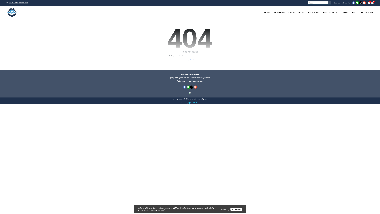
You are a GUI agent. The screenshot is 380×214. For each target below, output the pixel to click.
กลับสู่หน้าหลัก (190, 60)
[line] (357, 2)
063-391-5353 (23, 3)
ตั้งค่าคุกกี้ (224, 209)
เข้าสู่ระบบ (336, 3)
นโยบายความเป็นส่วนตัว (148, 210)
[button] (319, 3)
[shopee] (364, 2)
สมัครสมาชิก (346, 3)
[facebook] (353, 2)
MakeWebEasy (194, 103)
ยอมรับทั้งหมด (236, 209)
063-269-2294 (13, 3)
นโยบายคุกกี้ (161, 210)
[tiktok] (360, 2)
